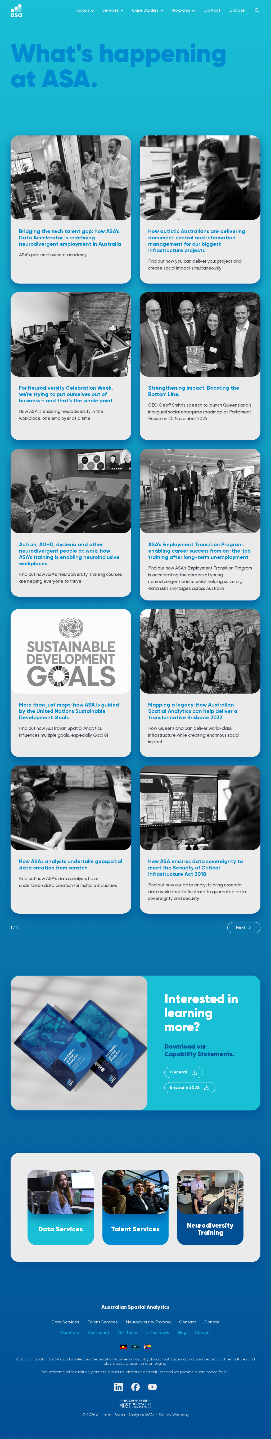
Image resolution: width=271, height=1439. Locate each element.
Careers (203, 1333)
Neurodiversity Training (148, 1322)
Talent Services (103, 1322)
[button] (85, 10)
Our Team (127, 1333)
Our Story (69, 1333)
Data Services (65, 1322)
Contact (212, 10)
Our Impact (98, 1333)
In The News (157, 1333)
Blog (182, 1333)
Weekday (180, 1415)
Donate (237, 10)
